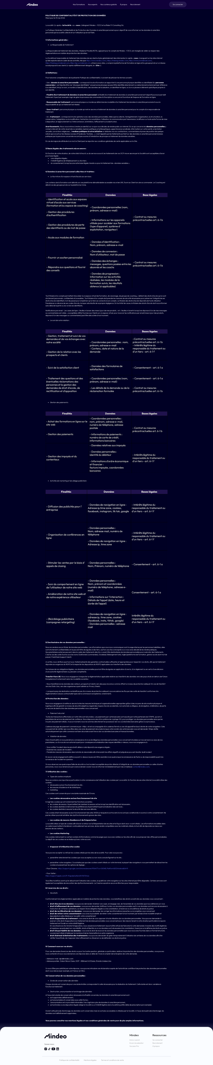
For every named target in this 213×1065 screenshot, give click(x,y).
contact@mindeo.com (141, 767)
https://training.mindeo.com (117, 60)
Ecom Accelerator (136, 1043)
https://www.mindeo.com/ (96, 60)
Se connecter (157, 1040)
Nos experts (92, 4)
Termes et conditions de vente (112, 1060)
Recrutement (135, 4)
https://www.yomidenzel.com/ (140, 60)
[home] (32, 4)
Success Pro (134, 1046)
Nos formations (79, 4)
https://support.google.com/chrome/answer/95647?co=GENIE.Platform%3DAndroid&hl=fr (93, 868)
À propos (123, 4)
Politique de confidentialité (69, 1060)
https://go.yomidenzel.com (80, 63)
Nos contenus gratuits (108, 4)
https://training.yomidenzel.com (57, 63)
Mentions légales (90, 1060)
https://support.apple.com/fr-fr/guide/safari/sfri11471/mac (67, 876)
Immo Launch (134, 1040)
